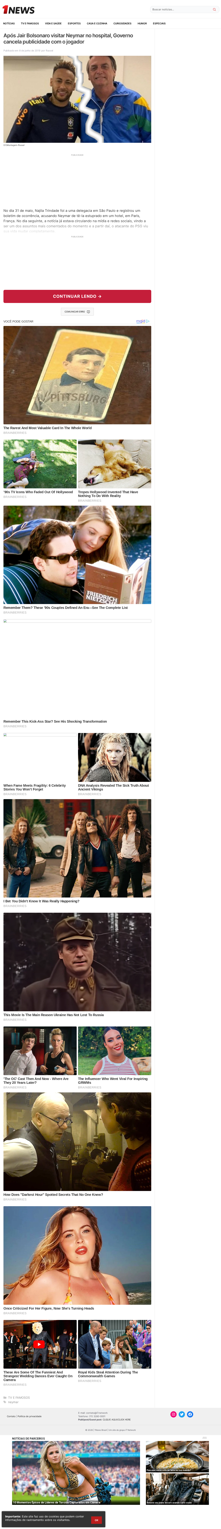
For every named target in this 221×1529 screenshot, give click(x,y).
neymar (13, 1402)
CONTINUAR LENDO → (77, 296)
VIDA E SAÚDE (53, 23)
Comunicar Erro (75, 311)
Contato (11, 1416)
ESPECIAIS (159, 23)
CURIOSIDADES (122, 23)
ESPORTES (74, 23)
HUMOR (142, 23)
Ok (96, 1520)
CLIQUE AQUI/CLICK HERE (117, 1419)
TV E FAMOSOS (30, 23)
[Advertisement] (77, 181)
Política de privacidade (30, 1416)
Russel (49, 50)
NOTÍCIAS (9, 23)
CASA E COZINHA (97, 23)
